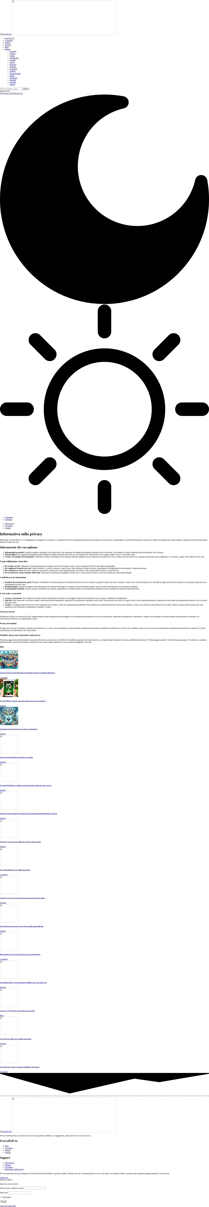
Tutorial (3, 706)
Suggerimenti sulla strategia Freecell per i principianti (18, 729)
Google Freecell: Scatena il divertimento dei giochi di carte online (22, 898)
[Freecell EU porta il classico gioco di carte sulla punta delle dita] (9, 921)
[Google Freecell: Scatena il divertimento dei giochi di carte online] (9, 893)
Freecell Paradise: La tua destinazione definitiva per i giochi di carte (23, 982)
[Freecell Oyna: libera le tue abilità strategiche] (9, 1034)
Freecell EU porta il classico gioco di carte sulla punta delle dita (21, 926)
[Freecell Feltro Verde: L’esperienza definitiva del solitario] (9, 1062)
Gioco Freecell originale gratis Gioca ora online (16, 757)
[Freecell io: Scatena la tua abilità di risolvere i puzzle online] (9, 837)
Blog (2, 1016)
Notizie (3, 734)
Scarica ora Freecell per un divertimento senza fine (17, 1011)
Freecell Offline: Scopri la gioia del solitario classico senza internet (23, 701)
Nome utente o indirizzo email (11, 1188)
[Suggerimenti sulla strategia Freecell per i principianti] (9, 724)
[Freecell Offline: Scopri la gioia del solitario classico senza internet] (9, 696)
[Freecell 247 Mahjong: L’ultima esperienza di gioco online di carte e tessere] (9, 781)
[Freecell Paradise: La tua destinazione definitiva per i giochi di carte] (9, 978)
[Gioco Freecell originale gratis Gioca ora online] (9, 752)
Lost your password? (8, 1206)
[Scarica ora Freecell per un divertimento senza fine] (9, 1006)
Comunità (3, 678)
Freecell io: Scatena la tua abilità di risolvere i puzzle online (20, 842)
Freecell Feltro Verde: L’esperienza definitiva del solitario (20, 1067)
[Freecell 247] (11, 93)
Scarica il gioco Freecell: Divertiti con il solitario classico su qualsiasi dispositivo (27, 673)
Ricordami (6, 1197)
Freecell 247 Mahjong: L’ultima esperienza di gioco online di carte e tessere (25, 785)
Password (3, 1193)
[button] (5, 91)
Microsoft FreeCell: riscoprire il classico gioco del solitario (20, 954)
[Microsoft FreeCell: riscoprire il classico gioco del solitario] (9, 950)
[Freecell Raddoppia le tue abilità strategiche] (9, 865)
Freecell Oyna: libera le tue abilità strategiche (15, 1039)
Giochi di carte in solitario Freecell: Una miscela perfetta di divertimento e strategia (28, 814)
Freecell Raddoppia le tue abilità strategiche (15, 870)
